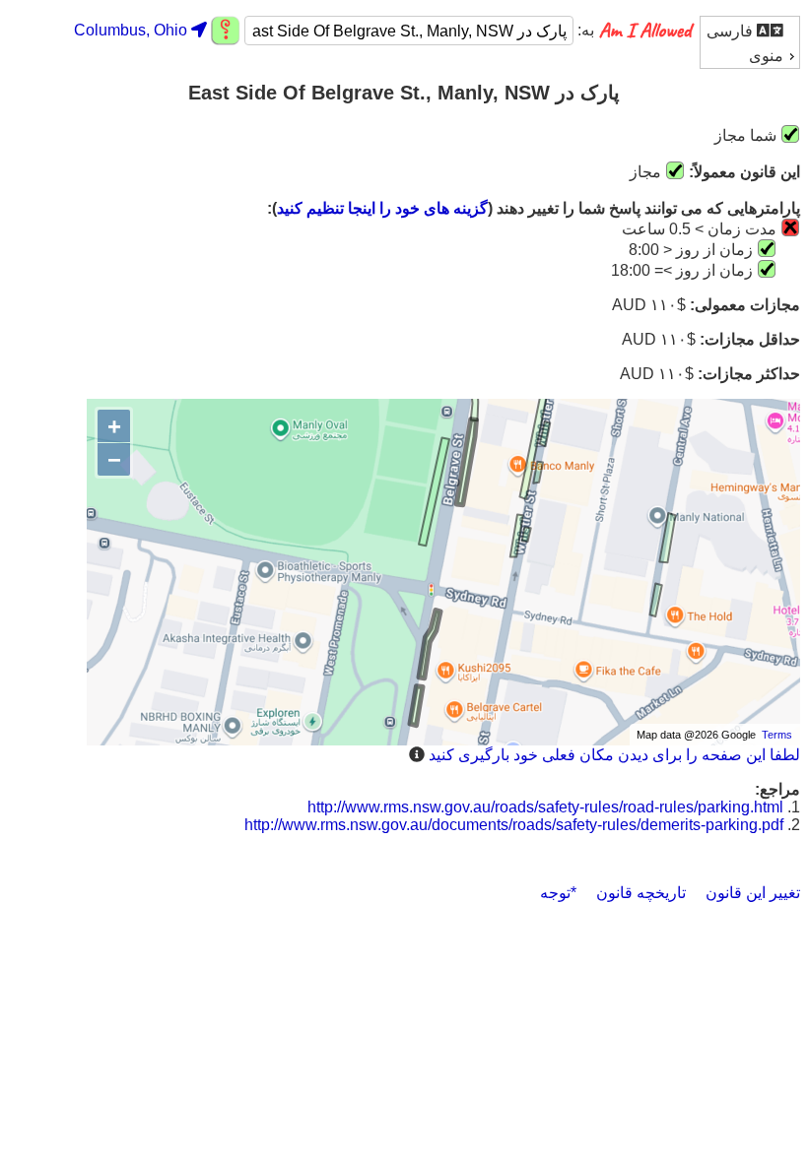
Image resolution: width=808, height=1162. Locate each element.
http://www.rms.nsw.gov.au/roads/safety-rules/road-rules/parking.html (545, 807)
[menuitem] (750, 30)
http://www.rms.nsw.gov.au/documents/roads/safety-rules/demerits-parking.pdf (513, 824)
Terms (777, 735)
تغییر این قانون (753, 892)
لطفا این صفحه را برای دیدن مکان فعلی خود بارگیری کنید (614, 754)
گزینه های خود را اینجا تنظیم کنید (382, 208)
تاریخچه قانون (641, 892)
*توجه (558, 892)
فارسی (732, 31)
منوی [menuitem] (766, 55)
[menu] (750, 42)
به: (583, 31)
